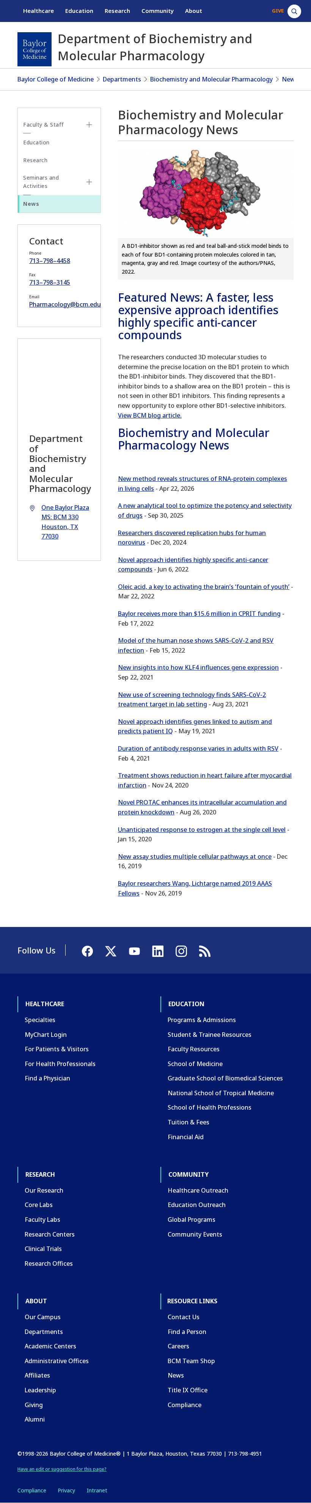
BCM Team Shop (191, 1361)
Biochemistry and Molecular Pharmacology (211, 79)
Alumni (35, 1419)
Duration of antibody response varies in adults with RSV (198, 748)
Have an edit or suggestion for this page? (62, 1469)
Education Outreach (197, 1205)
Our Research (44, 1190)
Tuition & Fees (188, 1122)
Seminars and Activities (41, 181)
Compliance (184, 1405)
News (290, 79)
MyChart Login (46, 1034)
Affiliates (37, 1375)
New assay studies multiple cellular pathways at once (195, 856)
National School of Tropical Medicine (221, 1093)
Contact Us (183, 1317)
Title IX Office (187, 1390)
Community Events (195, 1234)
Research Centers (50, 1234)
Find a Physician (47, 1078)
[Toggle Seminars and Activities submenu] (89, 182)
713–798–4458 (49, 261)
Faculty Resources (194, 1049)
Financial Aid (186, 1137)
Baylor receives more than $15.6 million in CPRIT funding (199, 613)
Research (117, 10)
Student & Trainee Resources (209, 1034)
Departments (122, 79)
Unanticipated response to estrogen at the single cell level (202, 829)
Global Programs (191, 1219)
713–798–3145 (49, 282)
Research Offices (49, 1263)
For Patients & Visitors (57, 1049)
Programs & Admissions (202, 1020)
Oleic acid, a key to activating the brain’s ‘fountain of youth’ (203, 586)
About (193, 10)
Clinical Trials (43, 1249)
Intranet (96, 1490)
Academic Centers (50, 1346)
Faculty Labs (42, 1219)
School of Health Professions (209, 1107)
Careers (178, 1346)
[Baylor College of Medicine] (34, 49)
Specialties (40, 1020)
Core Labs (39, 1205)
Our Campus (43, 1317)
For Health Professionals (60, 1064)
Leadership (40, 1390)
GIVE (278, 10)
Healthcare (38, 10)
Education (79, 10)
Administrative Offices (57, 1361)
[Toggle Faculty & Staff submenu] (89, 125)
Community (157, 10)
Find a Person (187, 1332)
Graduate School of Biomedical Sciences (225, 1078)
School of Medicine (195, 1064)
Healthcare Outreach (198, 1190)
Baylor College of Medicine (55, 79)
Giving (34, 1405)
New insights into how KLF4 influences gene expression (198, 667)
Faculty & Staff (43, 124)
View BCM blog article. (150, 415)
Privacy (66, 1490)
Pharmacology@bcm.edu (65, 304)
